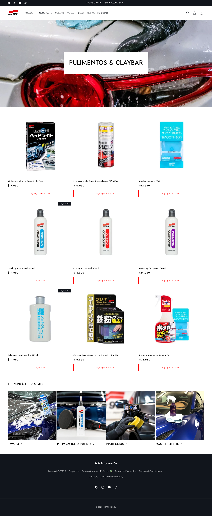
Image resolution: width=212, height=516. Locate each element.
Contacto (93, 476)
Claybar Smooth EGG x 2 (151, 181)
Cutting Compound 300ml (86, 268)
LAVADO (13, 444)
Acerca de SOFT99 (57, 471)
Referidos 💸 (106, 471)
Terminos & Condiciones (150, 471)
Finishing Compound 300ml (21, 268)
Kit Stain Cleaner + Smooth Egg (154, 355)
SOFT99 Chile (110, 507)
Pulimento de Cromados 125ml (23, 355)
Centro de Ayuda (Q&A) (112, 476)
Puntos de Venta (89, 471)
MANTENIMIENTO (167, 444)
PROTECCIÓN (115, 444)
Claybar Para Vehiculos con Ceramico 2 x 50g (96, 355)
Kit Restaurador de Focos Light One (25, 181)
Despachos (74, 471)
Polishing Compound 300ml (152, 268)
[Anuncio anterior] (67, 3)
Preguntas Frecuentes (125, 471)
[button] (44, 13)
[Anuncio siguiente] (144, 3)
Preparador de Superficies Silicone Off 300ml (95, 181)
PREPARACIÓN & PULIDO (74, 444)
